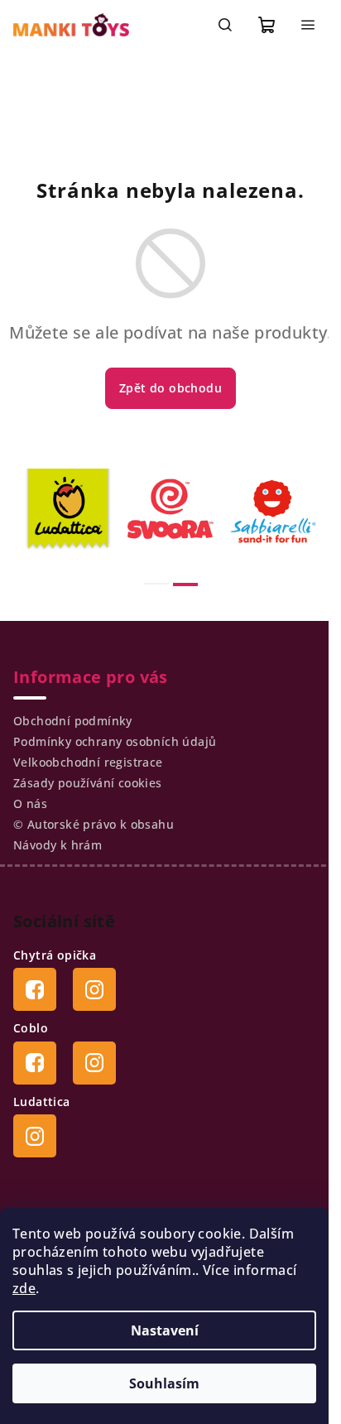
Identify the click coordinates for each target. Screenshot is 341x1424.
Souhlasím (164, 1383)
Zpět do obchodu (170, 388)
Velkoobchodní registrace (88, 762)
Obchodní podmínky (72, 721)
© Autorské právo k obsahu (93, 824)
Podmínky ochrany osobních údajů (114, 741)
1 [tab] (156, 584)
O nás (30, 803)
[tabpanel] (68, 511)
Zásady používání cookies (87, 783)
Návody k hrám (57, 845)
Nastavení (165, 1330)
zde (24, 1288)
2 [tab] (185, 584)
